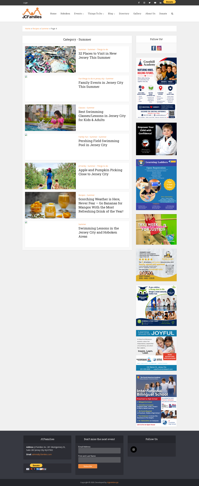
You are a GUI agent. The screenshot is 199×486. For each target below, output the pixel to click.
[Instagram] (134, 449)
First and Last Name (87, 456)
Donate (163, 13)
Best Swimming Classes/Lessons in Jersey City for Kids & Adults (102, 116)
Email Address (84, 447)
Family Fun (83, 137)
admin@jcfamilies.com (42, 454)
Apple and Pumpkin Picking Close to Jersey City (100, 172)
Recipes (35, 28)
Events (78, 13)
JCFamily (82, 166)
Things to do (102, 49)
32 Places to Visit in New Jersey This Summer (98, 55)
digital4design (112, 482)
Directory (124, 13)
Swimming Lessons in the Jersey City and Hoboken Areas (99, 232)
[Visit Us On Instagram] (159, 48)
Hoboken (65, 13)
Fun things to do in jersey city (91, 78)
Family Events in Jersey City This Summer (101, 84)
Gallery (137, 13)
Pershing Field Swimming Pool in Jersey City (99, 143)
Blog (110, 13)
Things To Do (95, 13)
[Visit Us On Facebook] (153, 48)
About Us (150, 13)
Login (25, 2)
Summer (45, 28)
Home (53, 13)
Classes (82, 107)
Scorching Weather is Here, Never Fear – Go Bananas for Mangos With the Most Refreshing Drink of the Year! (101, 205)
